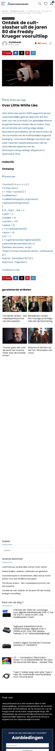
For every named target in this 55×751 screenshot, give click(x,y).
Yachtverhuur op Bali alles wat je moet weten (24, 566)
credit (5, 269)
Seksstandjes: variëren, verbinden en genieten (25, 571)
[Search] (39, 3)
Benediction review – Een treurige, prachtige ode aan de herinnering (40, 318)
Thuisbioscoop (17, 11)
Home (5, 11)
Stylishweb (15, 42)
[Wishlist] (45, 3)
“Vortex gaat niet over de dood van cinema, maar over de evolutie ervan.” (14, 351)
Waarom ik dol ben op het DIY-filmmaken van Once (40, 350)
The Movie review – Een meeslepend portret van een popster (15, 318)
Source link (14, 269)
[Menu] (3, 3)
